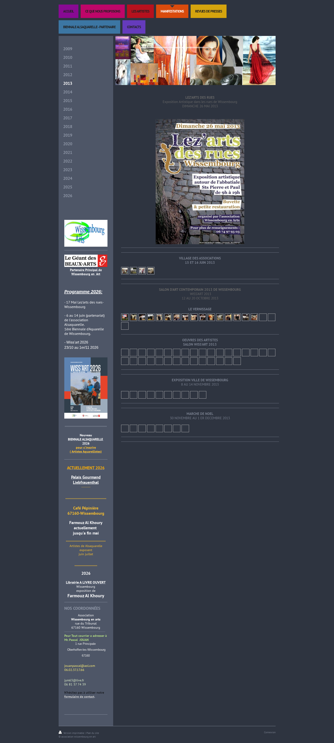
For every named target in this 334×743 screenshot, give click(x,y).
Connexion (270, 732)
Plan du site (92, 733)
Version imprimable (74, 733)
